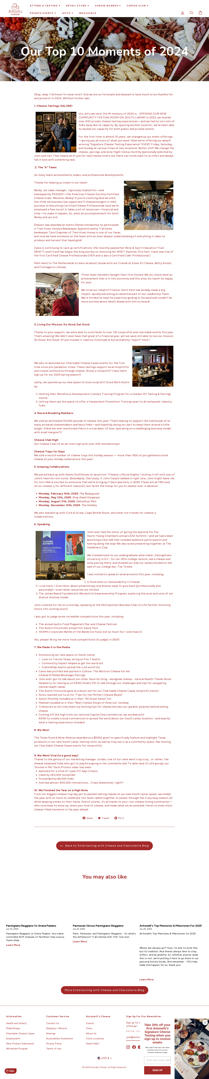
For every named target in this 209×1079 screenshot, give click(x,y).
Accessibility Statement (59, 1038)
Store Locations (95, 1038)
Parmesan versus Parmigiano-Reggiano (98, 925)
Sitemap (51, 1033)
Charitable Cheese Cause (82, 363)
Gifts (66, 13)
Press (89, 1028)
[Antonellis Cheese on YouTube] (140, 1047)
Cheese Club (136, 5)
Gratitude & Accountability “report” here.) (122, 340)
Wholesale (87, 13)
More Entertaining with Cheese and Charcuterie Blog (104, 990)
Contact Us (52, 1023)
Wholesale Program (17, 1048)
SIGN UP (157, 1070)
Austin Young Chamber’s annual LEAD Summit (116, 536)
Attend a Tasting (44, 5)
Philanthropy (13, 1028)
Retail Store (76, 5)
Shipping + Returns (56, 1028)
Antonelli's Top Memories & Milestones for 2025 (171, 925)
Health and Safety (16, 1023)
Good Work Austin (118, 382)
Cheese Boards (106, 5)
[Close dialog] (205, 1022)
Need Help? (93, 1043)
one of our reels (117, 759)
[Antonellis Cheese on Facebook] (134, 1047)
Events (90, 1023)
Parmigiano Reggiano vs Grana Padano (31, 925)
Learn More (13, 945)
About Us (91, 1033)
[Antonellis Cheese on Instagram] (128, 1047)
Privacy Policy (54, 1043)
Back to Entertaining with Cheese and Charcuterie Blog (106, 845)
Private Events (42, 13)
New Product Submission (20, 1043)
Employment (13, 1038)
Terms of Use (53, 1048)
